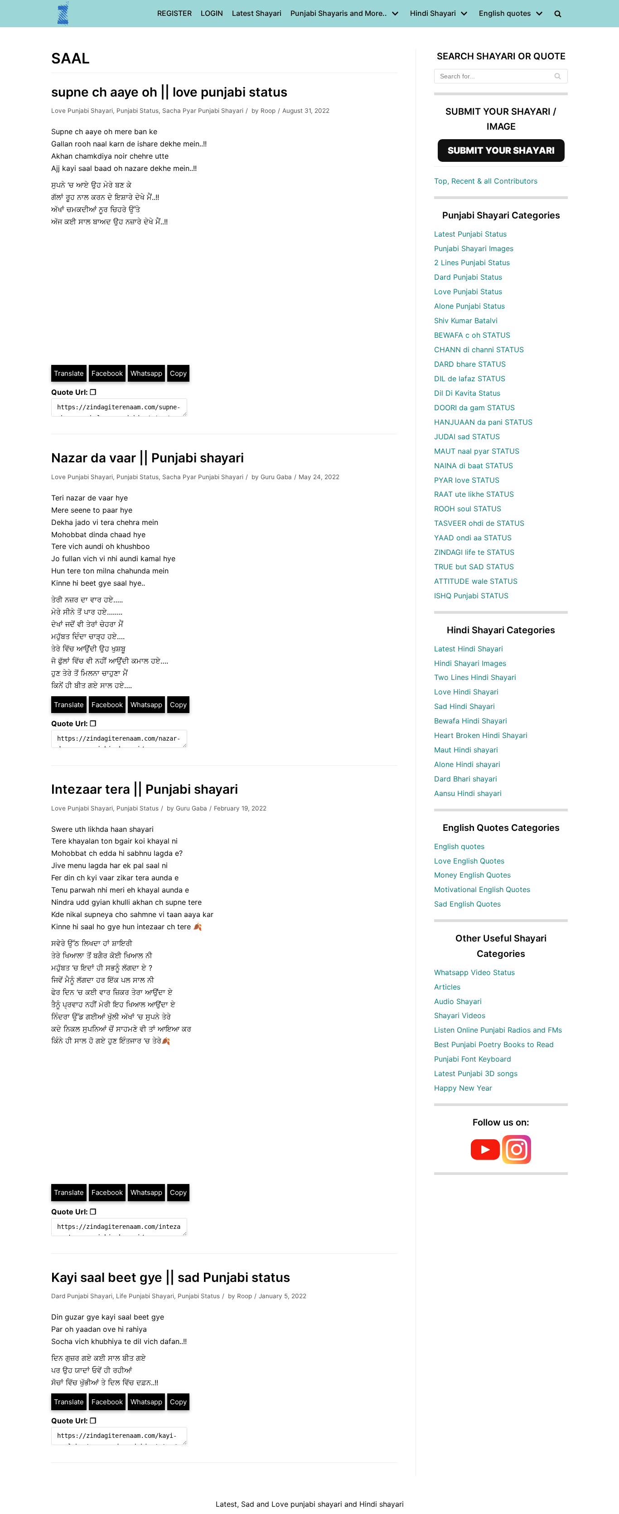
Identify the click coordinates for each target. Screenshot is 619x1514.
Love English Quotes (469, 860)
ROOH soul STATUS (467, 508)
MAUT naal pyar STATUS (476, 451)
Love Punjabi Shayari (82, 110)
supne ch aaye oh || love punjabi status (169, 92)
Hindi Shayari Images (470, 663)
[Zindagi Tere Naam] (63, 13)
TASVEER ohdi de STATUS (479, 523)
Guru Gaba (276, 476)
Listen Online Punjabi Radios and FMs (498, 1029)
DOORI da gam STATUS (474, 407)
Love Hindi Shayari (466, 691)
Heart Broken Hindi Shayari (480, 735)
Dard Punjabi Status (468, 276)
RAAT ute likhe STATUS (474, 494)
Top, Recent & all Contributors (485, 180)
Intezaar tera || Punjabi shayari (144, 789)
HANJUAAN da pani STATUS (483, 422)
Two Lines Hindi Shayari (475, 677)
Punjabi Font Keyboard (472, 1058)
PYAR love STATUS (466, 480)
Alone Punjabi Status (469, 306)
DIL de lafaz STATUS (469, 378)
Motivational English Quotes (482, 889)
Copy (178, 373)
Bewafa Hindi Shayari (470, 720)
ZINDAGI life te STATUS (474, 552)
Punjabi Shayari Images (473, 248)
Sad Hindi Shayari (464, 706)
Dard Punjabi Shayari (81, 1296)
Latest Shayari (256, 13)
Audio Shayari (458, 1001)
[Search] (557, 76)
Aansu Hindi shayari (468, 793)
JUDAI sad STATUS (467, 436)
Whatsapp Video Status (474, 972)
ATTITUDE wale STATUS (475, 581)
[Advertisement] (224, 296)
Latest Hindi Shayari (468, 648)
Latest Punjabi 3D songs (475, 1073)
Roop (268, 110)
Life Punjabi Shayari (145, 1296)
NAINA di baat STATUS (473, 465)
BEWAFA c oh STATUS (472, 335)
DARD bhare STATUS (470, 364)
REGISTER (174, 13)
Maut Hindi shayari (466, 749)
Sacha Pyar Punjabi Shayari (202, 110)
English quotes (459, 846)
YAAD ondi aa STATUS (473, 537)
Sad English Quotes (467, 903)
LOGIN (212, 13)
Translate (69, 373)
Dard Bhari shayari (465, 778)
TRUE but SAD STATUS (474, 566)
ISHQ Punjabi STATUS (471, 595)
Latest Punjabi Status (470, 233)
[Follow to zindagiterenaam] (516, 1161)
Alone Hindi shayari (467, 764)
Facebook (107, 373)
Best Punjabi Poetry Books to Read (494, 1044)
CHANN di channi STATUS (479, 349)
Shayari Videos (459, 1015)
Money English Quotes (472, 874)
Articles (447, 986)
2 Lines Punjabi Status (472, 262)
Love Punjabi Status (468, 291)
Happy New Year (463, 1087)
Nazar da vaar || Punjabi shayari (147, 458)
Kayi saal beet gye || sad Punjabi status (170, 1277)
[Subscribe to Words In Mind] (485, 1161)
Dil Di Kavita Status (467, 393)
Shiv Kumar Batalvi (466, 320)
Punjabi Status (137, 110)
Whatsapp (146, 373)
